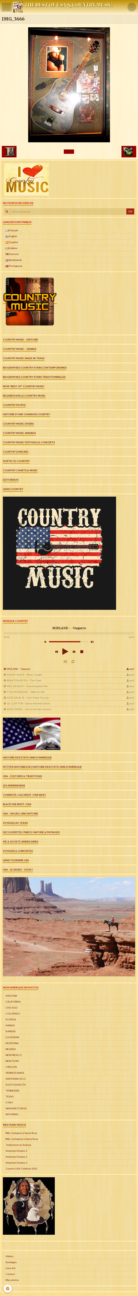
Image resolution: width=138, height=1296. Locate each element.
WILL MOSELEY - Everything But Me (27, 686)
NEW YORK (12, 1060)
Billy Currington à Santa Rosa (22, 1138)
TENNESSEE (13, 1090)
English (12, 236)
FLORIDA (11, 1019)
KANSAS (11, 1031)
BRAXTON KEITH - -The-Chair (24, 680)
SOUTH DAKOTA (16, 1084)
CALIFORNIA (13, 1001)
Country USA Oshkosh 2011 (22, 1168)
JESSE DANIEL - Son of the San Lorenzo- (29, 709)
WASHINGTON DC (16, 1108)
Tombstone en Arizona (18, 1144)
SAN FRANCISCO (16, 1078)
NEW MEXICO (14, 1054)
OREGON (11, 1066)
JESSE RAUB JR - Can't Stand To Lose (28, 697)
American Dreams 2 (16, 1156)
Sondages (11, 1262)
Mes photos (12, 1279)
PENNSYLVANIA (15, 1072)
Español (13, 242)
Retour (69, 151)
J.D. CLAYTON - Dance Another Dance (28, 703)
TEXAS (10, 1096)
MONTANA (12, 1043)
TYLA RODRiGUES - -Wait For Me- (26, 691)
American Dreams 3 (16, 1162)
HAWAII (10, 1025)
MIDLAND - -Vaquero (18, 668)
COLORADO (13, 1013)
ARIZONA (11, 995)
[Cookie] (8, 1289)
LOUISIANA (12, 1037)
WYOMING (12, 1114)
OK (130, 211)
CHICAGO (12, 1007)
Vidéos (9, 1256)
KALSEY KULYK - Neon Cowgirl (24, 674)
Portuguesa (15, 265)
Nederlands (15, 259)
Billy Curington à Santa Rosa (21, 1132)
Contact (10, 1274)
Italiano (12, 248)
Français (13, 230)
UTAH (9, 1102)
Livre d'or (11, 1268)
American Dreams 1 (16, 1150)
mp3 (131, 668)
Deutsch (13, 253)
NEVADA (11, 1049)
